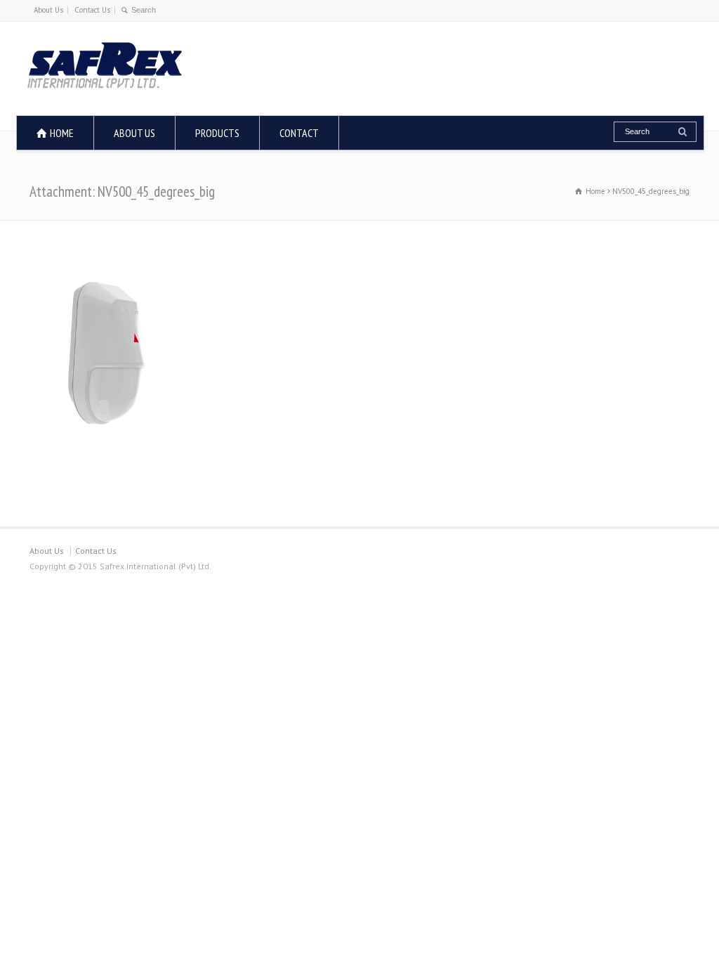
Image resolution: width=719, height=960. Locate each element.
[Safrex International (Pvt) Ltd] (104, 89)
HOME (62, 133)
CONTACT (299, 133)
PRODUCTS (217, 133)
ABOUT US (134, 133)
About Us (48, 10)
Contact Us (92, 10)
